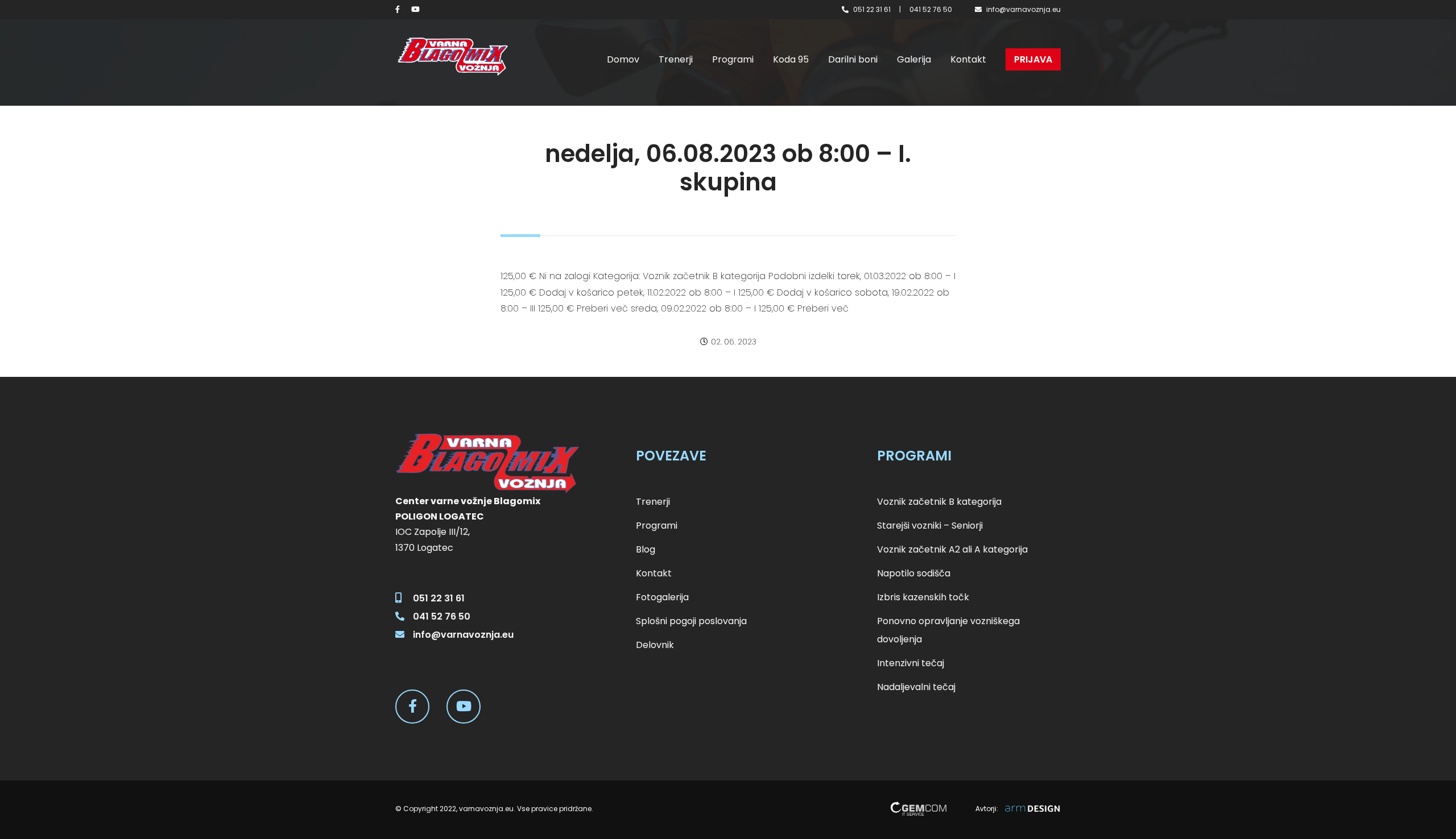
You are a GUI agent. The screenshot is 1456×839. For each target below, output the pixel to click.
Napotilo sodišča (913, 573)
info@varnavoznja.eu (1023, 9)
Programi (733, 59)
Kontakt (968, 59)
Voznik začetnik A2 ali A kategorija (952, 549)
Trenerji (676, 59)
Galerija (914, 59)
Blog (645, 549)
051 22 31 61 (872, 9)
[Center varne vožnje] (452, 56)
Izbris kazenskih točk (923, 597)
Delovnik (655, 644)
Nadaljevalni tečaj (916, 686)
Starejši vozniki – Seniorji (930, 525)
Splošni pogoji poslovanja (691, 621)
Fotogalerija (662, 597)
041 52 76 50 (930, 9)
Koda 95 (791, 59)
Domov (623, 59)
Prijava (1033, 59)
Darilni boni (853, 59)
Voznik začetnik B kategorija (939, 501)
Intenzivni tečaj (910, 663)
